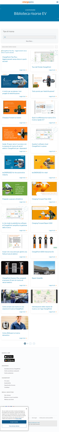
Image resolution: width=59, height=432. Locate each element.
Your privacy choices (14, 426)
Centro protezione (8, 373)
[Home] (28, 2)
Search (56, 47)
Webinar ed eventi (9, 399)
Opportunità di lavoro (9, 385)
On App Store (8, 356)
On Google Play (9, 360)
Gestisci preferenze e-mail (33, 422)
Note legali (34, 417)
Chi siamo (6, 381)
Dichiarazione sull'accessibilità (46, 417)
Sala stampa (7, 395)
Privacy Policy (18, 418)
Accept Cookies (14, 421)
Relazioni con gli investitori (11, 397)
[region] (14, 418)
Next (30, 343)
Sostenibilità (7, 383)
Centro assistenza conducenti (11, 371)
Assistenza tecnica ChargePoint (12, 368)
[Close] (26, 408)
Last (34, 343)
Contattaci (6, 387)
